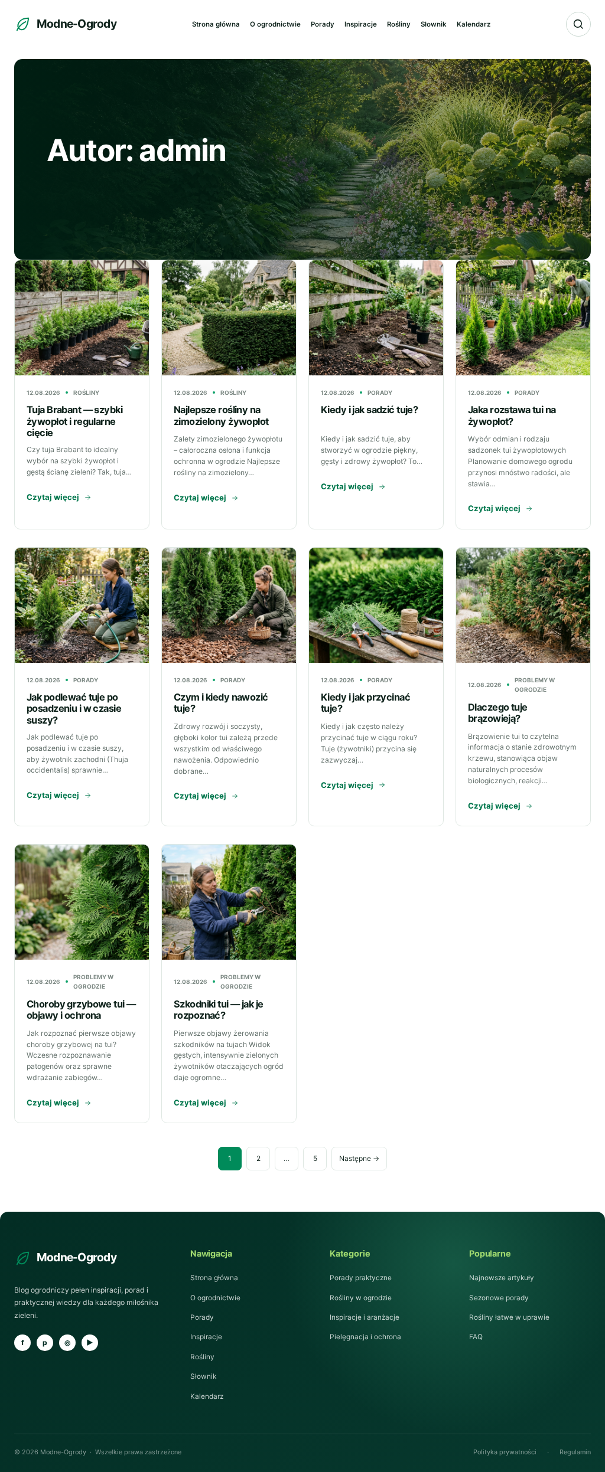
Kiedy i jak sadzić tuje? (369, 410)
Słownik (434, 24)
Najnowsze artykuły (501, 1278)
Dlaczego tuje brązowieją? (498, 712)
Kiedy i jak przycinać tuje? (365, 702)
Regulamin (575, 1452)
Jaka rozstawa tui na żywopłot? (512, 415)
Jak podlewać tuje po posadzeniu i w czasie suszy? (74, 708)
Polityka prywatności (504, 1452)
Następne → (359, 1158)
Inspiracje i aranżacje (364, 1317)
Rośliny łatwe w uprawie (509, 1317)
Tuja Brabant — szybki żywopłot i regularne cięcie (74, 421)
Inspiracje (360, 24)
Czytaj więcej (53, 497)
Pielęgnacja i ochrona (365, 1337)
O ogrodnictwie (275, 24)
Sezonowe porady (499, 1298)
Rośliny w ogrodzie (361, 1298)
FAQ (476, 1337)
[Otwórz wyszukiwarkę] (578, 24)
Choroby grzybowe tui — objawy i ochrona (81, 1009)
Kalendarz (473, 24)
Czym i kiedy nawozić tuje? (221, 702)
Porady (322, 24)
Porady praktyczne (361, 1278)
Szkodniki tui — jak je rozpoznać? (218, 1009)
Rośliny (399, 24)
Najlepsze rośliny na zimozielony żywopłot (221, 415)
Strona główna (216, 24)
